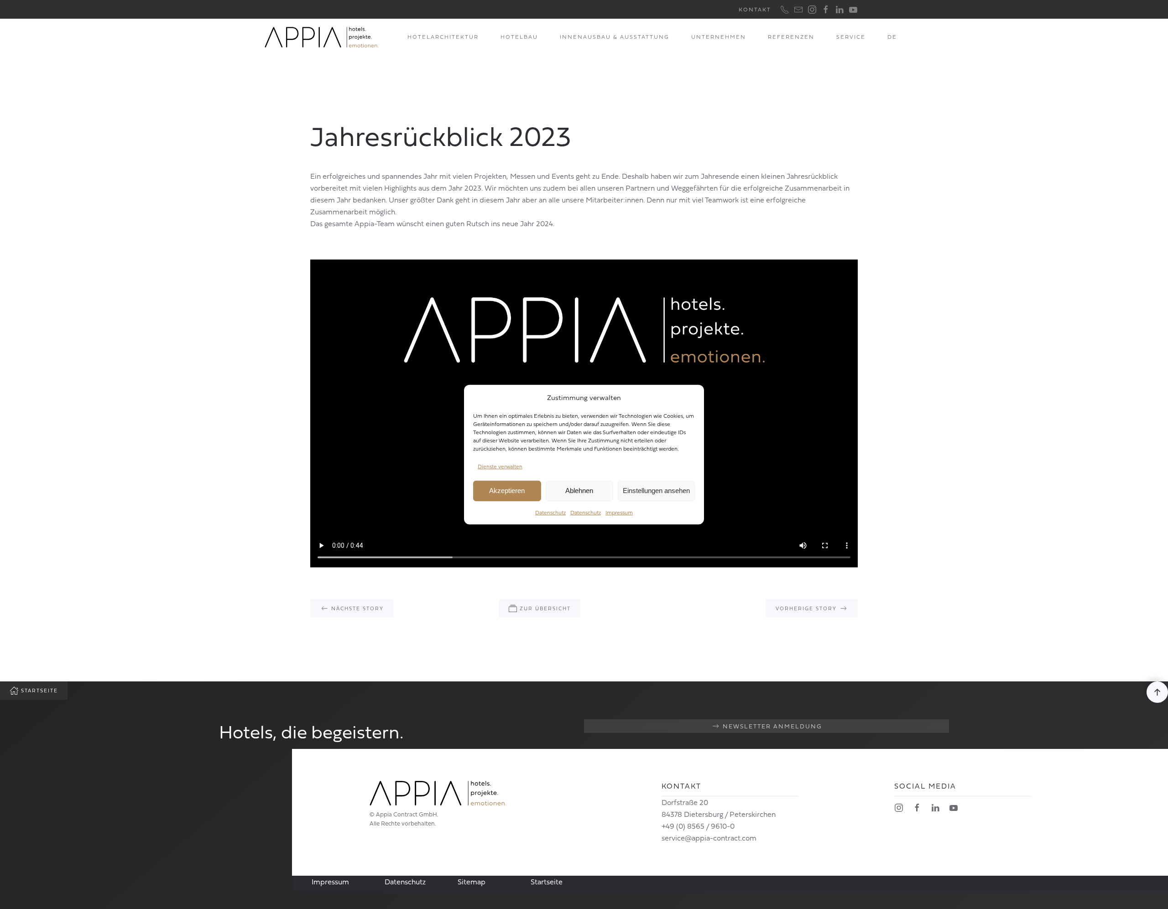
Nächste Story (357, 608)
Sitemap (471, 881)
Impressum (619, 512)
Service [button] (851, 37)
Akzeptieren (507, 490)
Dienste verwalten (500, 466)
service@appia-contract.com (709, 837)
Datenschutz (550, 512)
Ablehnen (579, 490)
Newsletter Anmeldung (772, 726)
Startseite (39, 690)
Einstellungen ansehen (656, 490)
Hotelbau (519, 37)
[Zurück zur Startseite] (322, 37)
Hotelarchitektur (443, 37)
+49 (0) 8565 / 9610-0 (698, 826)
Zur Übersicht (545, 608)
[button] (1157, 692)
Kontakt (755, 9)
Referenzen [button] (791, 37)
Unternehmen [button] (718, 37)
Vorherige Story (806, 608)
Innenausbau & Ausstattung (614, 37)
